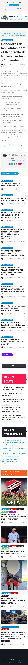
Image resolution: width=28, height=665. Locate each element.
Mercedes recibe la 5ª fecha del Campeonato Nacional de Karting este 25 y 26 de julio (13, 417)
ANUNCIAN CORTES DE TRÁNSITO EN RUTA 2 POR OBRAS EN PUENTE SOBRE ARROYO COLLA (12, 271)
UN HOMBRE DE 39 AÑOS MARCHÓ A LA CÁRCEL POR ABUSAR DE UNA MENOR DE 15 (13, 290)
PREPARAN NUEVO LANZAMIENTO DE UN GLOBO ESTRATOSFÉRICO (13, 600)
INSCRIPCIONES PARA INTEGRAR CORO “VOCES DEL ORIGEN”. (13, 341)
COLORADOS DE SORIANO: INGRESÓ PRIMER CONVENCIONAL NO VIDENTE (13, 253)
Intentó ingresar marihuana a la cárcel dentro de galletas (13, 199)
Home (4, 32)
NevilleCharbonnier (9, 64)
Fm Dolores (21, 445)
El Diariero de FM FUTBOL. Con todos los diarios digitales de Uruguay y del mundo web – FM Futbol (13, 451)
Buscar (7, 355)
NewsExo (10, 662)
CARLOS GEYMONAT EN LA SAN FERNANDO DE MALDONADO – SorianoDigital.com (11, 459)
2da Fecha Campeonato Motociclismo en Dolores (11, 184)
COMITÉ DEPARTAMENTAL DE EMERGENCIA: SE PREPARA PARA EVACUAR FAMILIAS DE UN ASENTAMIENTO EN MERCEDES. (13, 636)
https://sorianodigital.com (16, 160)
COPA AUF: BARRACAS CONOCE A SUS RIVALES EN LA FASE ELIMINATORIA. (13, 516)
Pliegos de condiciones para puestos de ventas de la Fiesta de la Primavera (13, 308)
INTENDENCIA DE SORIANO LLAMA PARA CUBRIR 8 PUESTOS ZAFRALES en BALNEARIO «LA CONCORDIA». (12, 234)
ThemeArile (18, 662)
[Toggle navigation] (14, 25)
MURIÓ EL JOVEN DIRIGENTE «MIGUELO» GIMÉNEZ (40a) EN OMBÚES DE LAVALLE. (13, 215)
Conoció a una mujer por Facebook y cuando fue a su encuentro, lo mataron (13, 325)
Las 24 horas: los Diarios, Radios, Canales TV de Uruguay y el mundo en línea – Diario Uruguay (13, 443)
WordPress (23, 660)
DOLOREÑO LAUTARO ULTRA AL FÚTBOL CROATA (13, 552)
